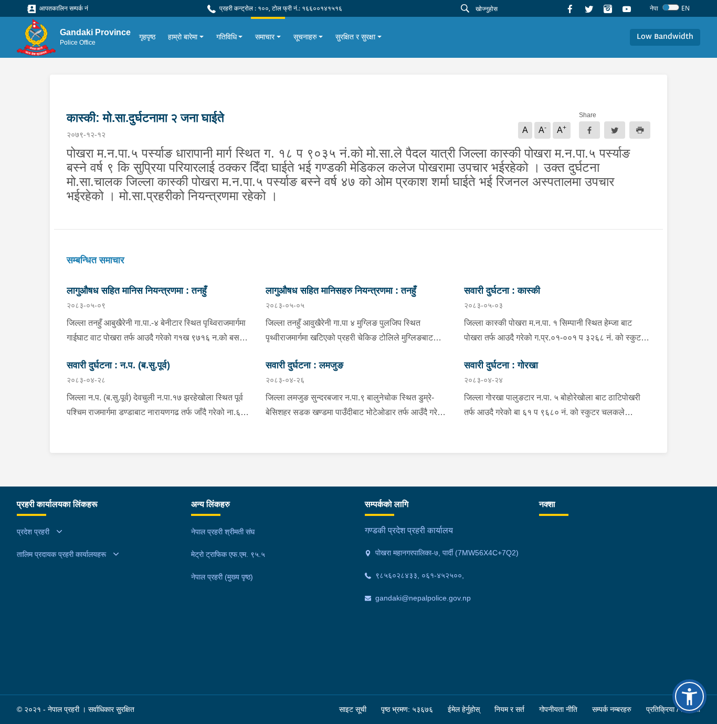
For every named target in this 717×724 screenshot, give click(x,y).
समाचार (265, 37)
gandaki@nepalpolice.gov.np (422, 598)
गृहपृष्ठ (147, 37)
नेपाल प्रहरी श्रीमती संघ (223, 532)
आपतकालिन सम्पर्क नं (63, 8)
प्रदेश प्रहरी (33, 532)
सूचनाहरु (305, 37)
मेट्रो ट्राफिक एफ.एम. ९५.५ (228, 554)
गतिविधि (226, 37)
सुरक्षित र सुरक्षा (355, 37)
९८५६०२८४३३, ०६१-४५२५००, (418, 575)
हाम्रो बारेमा (182, 37)
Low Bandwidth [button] (665, 37)
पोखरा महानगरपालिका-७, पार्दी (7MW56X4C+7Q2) (446, 553)
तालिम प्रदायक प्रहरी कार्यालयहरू (61, 554)
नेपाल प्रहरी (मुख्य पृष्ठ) (222, 577)
